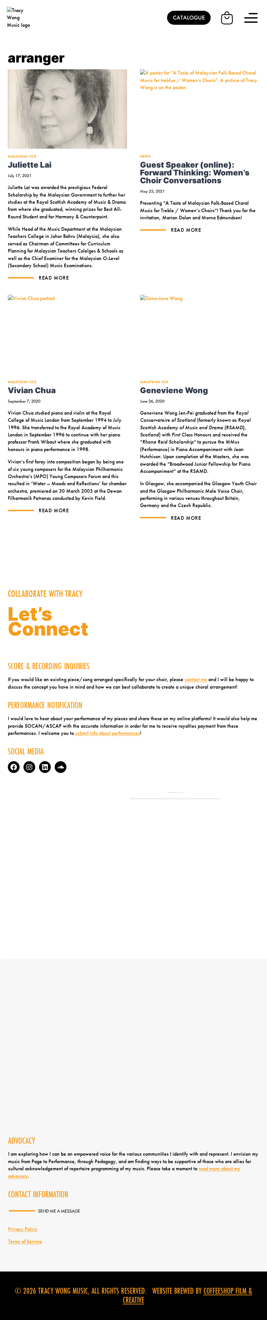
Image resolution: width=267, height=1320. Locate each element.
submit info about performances (107, 733)
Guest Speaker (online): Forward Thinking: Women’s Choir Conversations (194, 172)
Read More (53, 278)
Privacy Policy (22, 1229)
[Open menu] (251, 17)
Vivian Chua (32, 390)
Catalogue (189, 17)
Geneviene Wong (174, 390)
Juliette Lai (29, 164)
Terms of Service (25, 1241)
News (145, 156)
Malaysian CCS (22, 156)
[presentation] (67, 109)
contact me (196, 679)
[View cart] (226, 17)
